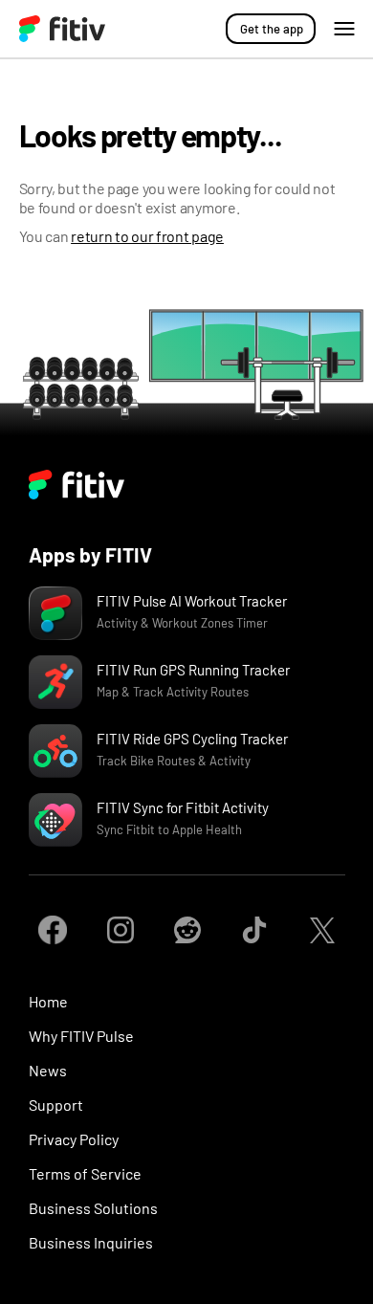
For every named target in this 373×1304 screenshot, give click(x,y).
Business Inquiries (91, 1242)
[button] (344, 28)
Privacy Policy (74, 1139)
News (48, 1070)
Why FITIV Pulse (81, 1036)
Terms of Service (85, 1173)
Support (56, 1104)
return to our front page (147, 236)
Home (48, 1001)
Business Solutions (93, 1208)
